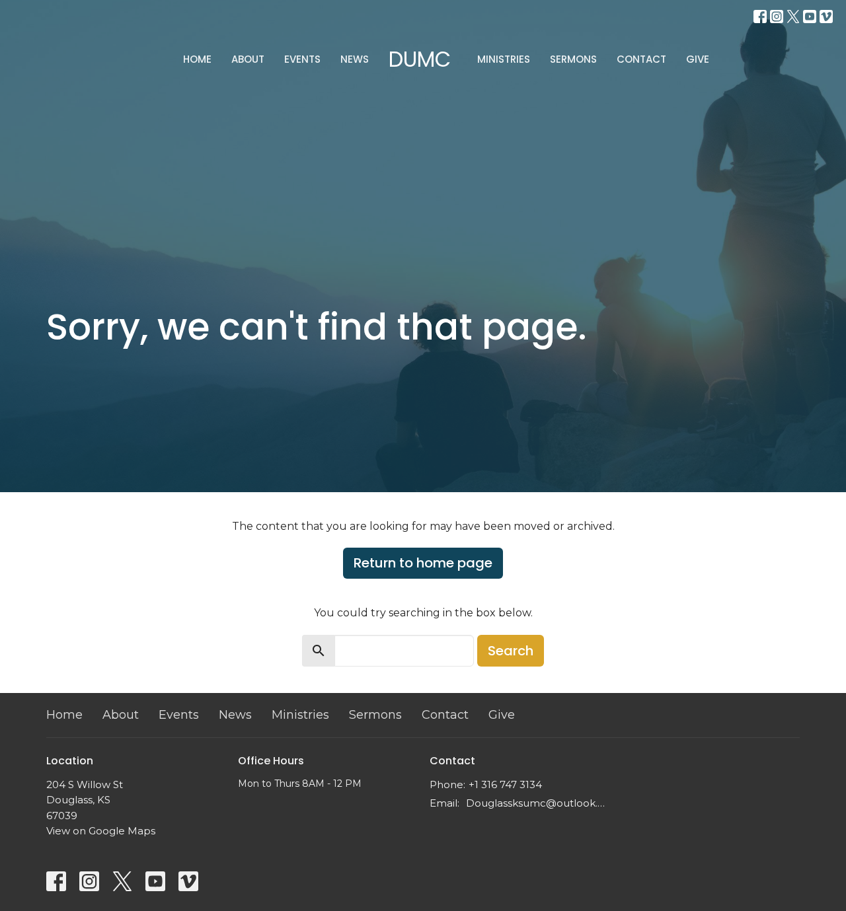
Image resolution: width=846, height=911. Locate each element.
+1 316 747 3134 (505, 784)
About (247, 59)
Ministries (503, 59)
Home (197, 59)
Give (697, 59)
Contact (641, 59)
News (354, 59)
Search (510, 650)
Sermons (573, 59)
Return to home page (423, 563)
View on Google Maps (100, 830)
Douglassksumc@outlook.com (537, 803)
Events (302, 59)
